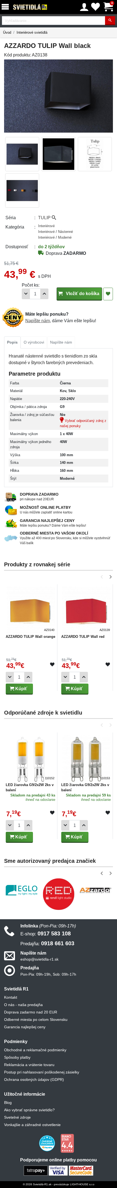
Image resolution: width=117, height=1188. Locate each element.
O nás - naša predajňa (23, 1005)
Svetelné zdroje (17, 1117)
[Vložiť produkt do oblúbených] (52, 664)
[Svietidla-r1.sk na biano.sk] (67, 1143)
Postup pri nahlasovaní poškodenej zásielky (41, 1072)
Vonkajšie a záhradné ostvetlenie (32, 1125)
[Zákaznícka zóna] (84, 7)
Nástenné (65, 232)
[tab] (12, 342)
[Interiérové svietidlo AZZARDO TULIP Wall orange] (30, 608)
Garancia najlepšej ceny (24, 1027)
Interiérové (46, 226)
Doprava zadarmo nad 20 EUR (30, 1012)
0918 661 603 (47, 943)
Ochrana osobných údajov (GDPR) (34, 1079)
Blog (8, 1102)
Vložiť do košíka (82, 293)
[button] (102, 577)
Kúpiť (20, 688)
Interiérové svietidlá (32, 32)
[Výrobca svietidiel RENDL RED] (58, 894)
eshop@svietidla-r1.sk (39, 959)
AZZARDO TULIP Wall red (82, 637)
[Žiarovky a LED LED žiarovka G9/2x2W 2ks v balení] (30, 757)
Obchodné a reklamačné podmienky (35, 1050)
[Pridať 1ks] (44, 294)
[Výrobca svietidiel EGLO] (21, 890)
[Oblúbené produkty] (95, 7)
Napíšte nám (37, 320)
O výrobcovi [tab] (34, 342)
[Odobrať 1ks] (26, 294)
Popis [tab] (12, 342)
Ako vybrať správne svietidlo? (29, 1110)
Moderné (65, 237)
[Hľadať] (110, 20)
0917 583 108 (45, 933)
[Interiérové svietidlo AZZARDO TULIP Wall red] (86, 608)
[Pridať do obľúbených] (108, 294)
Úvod (7, 32)
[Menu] (6, 7)
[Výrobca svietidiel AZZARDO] (95, 890)
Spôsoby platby (17, 1057)
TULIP (45, 217)
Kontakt (10, 997)
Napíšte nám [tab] (61, 342)
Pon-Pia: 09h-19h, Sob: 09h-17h (48, 974)
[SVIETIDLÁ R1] (30, 7)
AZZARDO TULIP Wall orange (30, 637)
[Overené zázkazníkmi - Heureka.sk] (47, 1143)
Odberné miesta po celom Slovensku (35, 1019)
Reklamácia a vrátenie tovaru (29, 1065)
